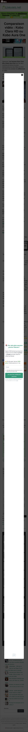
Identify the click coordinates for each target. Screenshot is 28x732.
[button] (2, 1)
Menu (5, 2)
